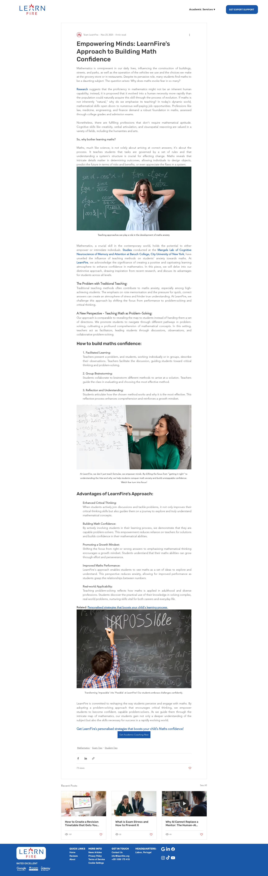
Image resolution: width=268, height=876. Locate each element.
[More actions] (189, 35)
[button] (202, 9)
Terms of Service (96, 859)
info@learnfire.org (120, 856)
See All (203, 785)
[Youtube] (173, 857)
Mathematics (83, 747)
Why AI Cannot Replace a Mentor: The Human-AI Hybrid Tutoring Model (182, 823)
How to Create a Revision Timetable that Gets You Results (81, 823)
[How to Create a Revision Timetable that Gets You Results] (83, 803)
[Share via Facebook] (78, 758)
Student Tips (111, 747)
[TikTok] (168, 857)
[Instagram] (163, 857)
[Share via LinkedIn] (85, 758)
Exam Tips (97, 747)
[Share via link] (93, 758)
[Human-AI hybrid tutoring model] (184, 803)
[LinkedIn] (168, 849)
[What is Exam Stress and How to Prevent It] (134, 803)
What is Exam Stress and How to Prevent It (131, 823)
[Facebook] (173, 849)
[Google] (163, 849)
